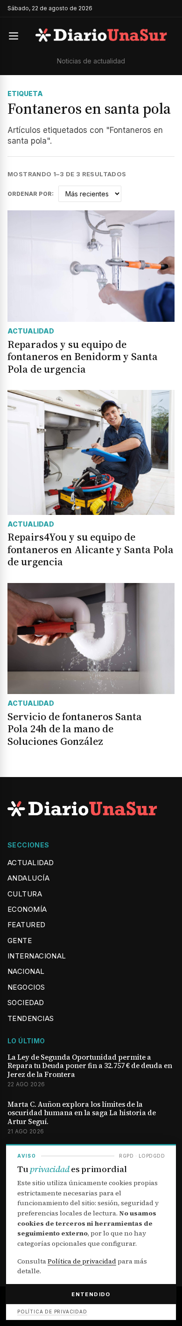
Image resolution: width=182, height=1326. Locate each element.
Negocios (26, 987)
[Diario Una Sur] (101, 36)
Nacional (26, 971)
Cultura (24, 893)
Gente (19, 940)
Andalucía (28, 878)
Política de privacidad (82, 1261)
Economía (27, 909)
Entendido (90, 1294)
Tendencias (30, 1018)
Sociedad (25, 1002)
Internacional (36, 955)
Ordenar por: (30, 194)
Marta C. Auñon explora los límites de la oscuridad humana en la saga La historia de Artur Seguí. (81, 1113)
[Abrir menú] (17, 36)
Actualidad (30, 862)
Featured (26, 924)
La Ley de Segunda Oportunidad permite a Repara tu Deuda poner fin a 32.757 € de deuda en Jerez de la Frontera (89, 1066)
